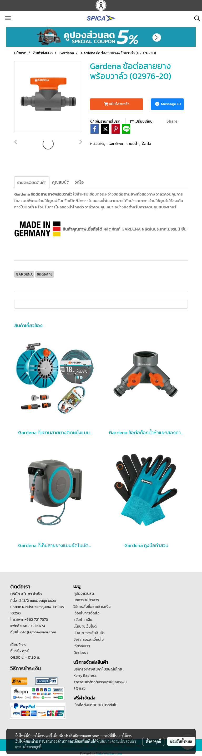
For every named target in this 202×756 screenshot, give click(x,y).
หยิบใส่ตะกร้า (118, 104)
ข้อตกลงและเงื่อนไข (88, 639)
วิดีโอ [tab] (79, 182)
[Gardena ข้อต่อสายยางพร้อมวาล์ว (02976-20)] (48, 96)
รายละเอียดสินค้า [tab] (32, 182)
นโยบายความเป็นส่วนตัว (117, 741)
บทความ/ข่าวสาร (86, 600)
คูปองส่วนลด (83, 593)
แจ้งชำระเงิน (82, 620)
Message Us (170, 104)
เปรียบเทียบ (143, 121)
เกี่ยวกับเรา (81, 646)
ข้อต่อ (146, 144)
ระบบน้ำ (133, 144)
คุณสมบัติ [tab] (60, 182)
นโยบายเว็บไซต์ (85, 626)
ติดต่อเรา (80, 652)
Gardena (116, 144)
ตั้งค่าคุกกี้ (153, 741)
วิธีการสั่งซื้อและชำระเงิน (91, 606)
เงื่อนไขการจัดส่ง (86, 613)
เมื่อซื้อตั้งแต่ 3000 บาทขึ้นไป (95, 705)
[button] (195, 18)
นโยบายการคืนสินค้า (88, 633)
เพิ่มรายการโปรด (107, 121)
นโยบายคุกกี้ (32, 746)
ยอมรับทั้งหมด (181, 741)
